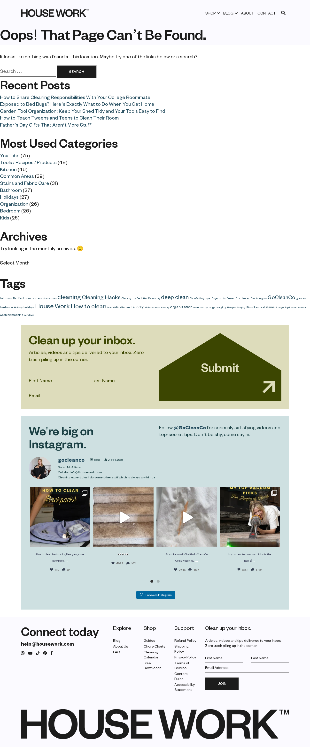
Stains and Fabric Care (24, 183)
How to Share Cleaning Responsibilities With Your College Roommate (75, 97)
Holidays (9, 197)
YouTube (10, 155)
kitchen (125, 307)
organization (181, 306)
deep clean (175, 297)
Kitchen (8, 169)
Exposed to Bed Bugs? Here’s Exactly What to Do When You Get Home (77, 104)
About (247, 13)
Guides (149, 640)
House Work (52, 306)
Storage (280, 307)
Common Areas (17, 176)
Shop (210, 13)
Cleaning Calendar (151, 654)
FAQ (116, 652)
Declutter (142, 298)
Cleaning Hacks (101, 297)
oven (196, 307)
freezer (230, 298)
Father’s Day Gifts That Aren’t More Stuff (45, 124)
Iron (109, 307)
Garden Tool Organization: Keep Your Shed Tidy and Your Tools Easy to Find (82, 111)
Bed (15, 298)
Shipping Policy (181, 649)
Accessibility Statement (184, 687)
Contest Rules (181, 676)
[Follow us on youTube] (30, 653)
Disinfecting (197, 298)
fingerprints (219, 298)
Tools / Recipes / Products (28, 162)
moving (165, 307)
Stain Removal (255, 307)
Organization (14, 204)
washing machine (11, 315)
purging (221, 307)
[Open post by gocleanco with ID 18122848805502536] (250, 517)
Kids (4, 217)
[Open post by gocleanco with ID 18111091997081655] (123, 517)
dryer (208, 298)
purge (212, 307)
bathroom (6, 298)
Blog (228, 13)
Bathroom (11, 190)
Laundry (137, 307)
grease (301, 298)
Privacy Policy (185, 657)
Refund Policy (185, 640)
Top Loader (291, 307)
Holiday (18, 307)
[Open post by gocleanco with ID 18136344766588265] (60, 517)
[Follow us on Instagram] (22, 653)
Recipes (231, 307)
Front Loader (242, 298)
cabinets (37, 298)
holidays (28, 307)
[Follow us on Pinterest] (45, 653)
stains (270, 307)
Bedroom (10, 210)
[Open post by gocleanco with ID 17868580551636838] (186, 517)
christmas (49, 298)
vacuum (302, 307)
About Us (120, 646)
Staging (241, 307)
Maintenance (152, 307)
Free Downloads (153, 665)
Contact (266, 13)
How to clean (88, 306)
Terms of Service (181, 665)
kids (116, 307)
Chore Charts (154, 646)
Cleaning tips (129, 298)
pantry (204, 307)
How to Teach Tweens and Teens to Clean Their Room (59, 117)
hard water (6, 307)
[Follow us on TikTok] (37, 653)
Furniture (255, 298)
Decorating (154, 298)
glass (264, 298)
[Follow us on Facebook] (51, 653)
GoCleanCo (281, 297)
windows (29, 315)
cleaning (69, 297)
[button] (152, 581)
